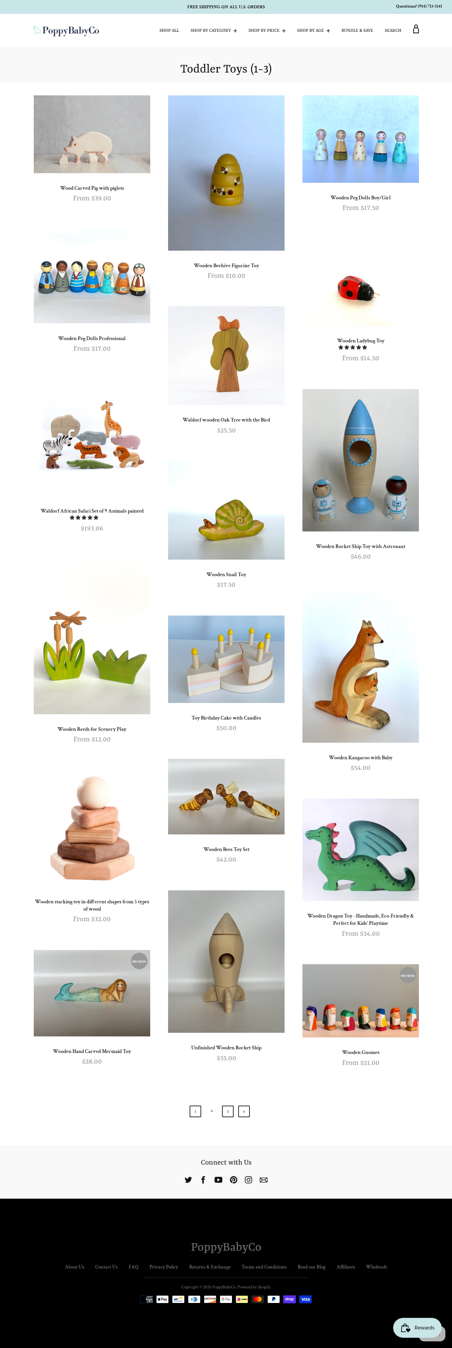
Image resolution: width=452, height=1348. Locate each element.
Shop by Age (311, 30)
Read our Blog (312, 1267)
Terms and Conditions (264, 1267)
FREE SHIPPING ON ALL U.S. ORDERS (226, 7)
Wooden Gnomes (361, 1052)
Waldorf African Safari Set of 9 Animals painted (92, 511)
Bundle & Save (357, 30)
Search (393, 30)
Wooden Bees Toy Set (226, 849)
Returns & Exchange (210, 1267)
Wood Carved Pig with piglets (92, 188)
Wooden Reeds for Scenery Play (92, 729)
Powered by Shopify (254, 1287)
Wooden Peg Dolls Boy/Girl (361, 197)
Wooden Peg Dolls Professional (92, 338)
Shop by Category (211, 30)
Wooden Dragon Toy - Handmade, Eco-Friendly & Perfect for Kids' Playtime (360, 920)
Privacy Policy (164, 1267)
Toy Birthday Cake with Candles (226, 718)
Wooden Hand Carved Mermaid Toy (92, 1051)
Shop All (169, 30)
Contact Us (106, 1267)
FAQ (134, 1267)
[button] (353, 348)
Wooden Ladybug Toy (360, 340)
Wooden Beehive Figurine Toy (226, 265)
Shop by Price (265, 30)
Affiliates (346, 1267)
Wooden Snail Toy (226, 574)
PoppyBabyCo (226, 1247)
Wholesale (376, 1267)
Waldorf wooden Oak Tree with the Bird (226, 420)
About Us (74, 1267)
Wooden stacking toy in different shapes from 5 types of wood (92, 905)
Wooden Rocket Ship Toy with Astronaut (360, 546)
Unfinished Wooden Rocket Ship (226, 1047)
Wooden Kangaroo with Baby (360, 757)
